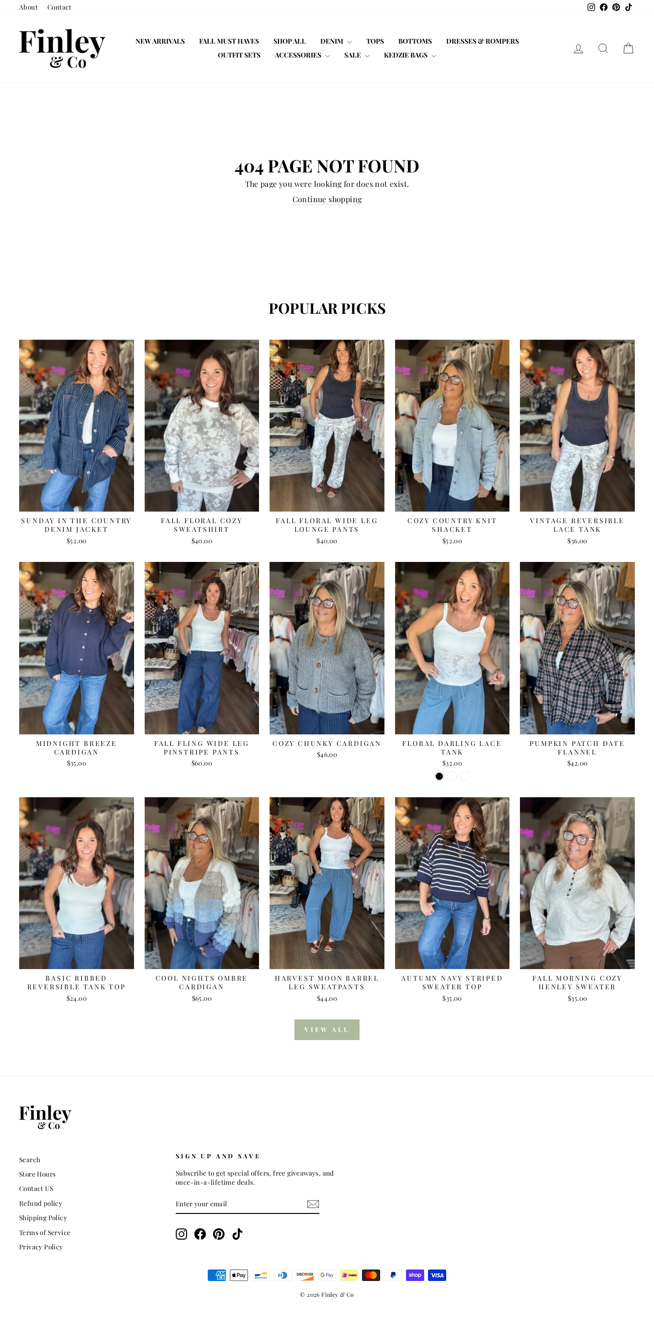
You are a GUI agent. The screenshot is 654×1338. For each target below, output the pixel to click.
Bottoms (415, 41)
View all (326, 1029)
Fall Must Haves (229, 41)
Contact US (36, 1188)
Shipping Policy (43, 1217)
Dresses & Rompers (482, 41)
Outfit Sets (239, 54)
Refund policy (40, 1203)
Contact (59, 6)
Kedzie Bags (406, 54)
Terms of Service (44, 1232)
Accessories (299, 54)
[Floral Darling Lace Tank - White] (465, 776)
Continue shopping (327, 199)
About (28, 6)
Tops (375, 41)
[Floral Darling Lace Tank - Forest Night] (452, 776)
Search (29, 1159)
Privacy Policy (41, 1246)
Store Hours (37, 1173)
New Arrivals (160, 41)
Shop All (289, 41)
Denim (332, 41)
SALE (353, 54)
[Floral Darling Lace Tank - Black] (439, 776)
